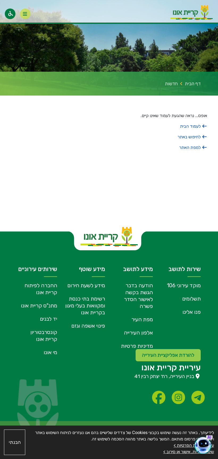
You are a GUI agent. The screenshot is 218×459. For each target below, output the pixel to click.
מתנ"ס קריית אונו (39, 305)
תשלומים (191, 298)
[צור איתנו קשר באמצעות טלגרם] (198, 397)
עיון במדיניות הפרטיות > (194, 445)
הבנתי (15, 442)
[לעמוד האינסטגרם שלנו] (178, 397)
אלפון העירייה (138, 332)
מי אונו (50, 352)
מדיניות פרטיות (137, 346)
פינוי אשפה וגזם (88, 326)
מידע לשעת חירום (86, 285)
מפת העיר (142, 319)
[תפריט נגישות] (10, 13)
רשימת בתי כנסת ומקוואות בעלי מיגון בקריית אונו (85, 305)
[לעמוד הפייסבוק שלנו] (158, 397)
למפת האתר (190, 147)
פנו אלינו (191, 312)
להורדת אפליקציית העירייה (168, 355)
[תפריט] (25, 13)
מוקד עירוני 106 (184, 285)
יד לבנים (48, 319)
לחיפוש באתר (190, 136)
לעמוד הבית (191, 126)
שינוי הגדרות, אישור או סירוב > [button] (188, 451)
